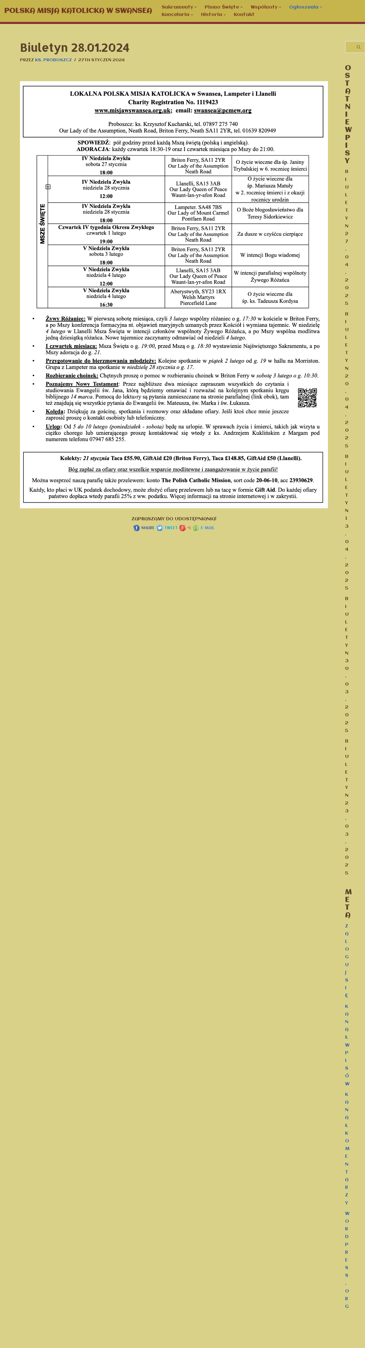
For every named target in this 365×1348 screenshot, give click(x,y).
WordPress (68, 1340)
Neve (10, 1340)
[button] (195, 7)
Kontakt (244, 14)
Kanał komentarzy (347, 1149)
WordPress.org (347, 1260)
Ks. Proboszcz (53, 60)
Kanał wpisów (347, 1045)
